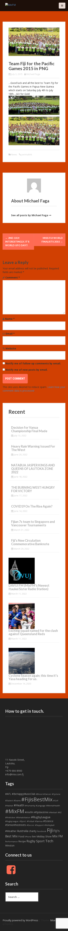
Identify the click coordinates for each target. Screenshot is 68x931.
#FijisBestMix (36, 799)
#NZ (60, 812)
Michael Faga (33, 74)
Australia (22, 831)
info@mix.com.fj (14, 774)
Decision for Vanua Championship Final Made (29, 429)
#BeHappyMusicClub (23, 794)
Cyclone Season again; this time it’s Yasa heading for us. (33, 677)
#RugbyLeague (40, 817)
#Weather (10, 831)
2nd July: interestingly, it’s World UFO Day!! (17, 241)
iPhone (28, 836)
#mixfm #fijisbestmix (36, 812)
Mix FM (57, 836)
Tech (49, 841)
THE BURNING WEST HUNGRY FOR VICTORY (33, 489)
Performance (11, 841)
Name (10, 318)
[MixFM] (10, 4)
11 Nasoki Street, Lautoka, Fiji (15, 763)
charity (32, 831)
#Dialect (9, 800)
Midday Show (44, 836)
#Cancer (47, 794)
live (34, 836)
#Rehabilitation (23, 817)
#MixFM (14, 811)
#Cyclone (56, 794)
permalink (26, 154)
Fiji (50, 830)
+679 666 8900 (13, 770)
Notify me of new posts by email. (27, 369)
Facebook (41, 831)
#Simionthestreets (15, 825)
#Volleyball (49, 825)
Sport (40, 841)
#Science (48, 821)
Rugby (31, 841)
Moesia (54, 920)
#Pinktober (10, 817)
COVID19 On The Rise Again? (31, 506)
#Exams (17, 800)
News (14, 154)
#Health (19, 805)
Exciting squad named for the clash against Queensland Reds (33, 632)
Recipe (22, 841)
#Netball (53, 812)
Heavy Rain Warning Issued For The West (33, 448)
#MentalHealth (53, 805)
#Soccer (30, 825)
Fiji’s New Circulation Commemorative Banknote (30, 542)
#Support (39, 825)
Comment (12, 277)
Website (11, 348)
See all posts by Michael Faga (29, 215)
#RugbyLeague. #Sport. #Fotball (19, 821)
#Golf (55, 800)
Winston (9, 845)
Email (10, 333)
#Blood (39, 794)
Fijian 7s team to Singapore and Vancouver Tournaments (33, 523)
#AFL (8, 794)
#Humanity (30, 805)
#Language (41, 805)
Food (21, 836)
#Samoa (39, 821)
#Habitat (9, 805)
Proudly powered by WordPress (20, 920)
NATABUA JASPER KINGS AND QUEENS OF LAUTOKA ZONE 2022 (33, 468)
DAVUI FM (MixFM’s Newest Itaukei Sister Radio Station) (29, 587)
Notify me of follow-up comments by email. (33, 363)
